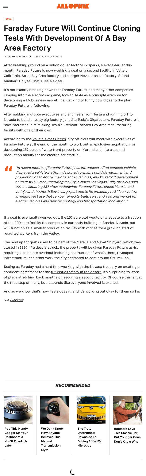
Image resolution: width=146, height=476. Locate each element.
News (9, 19)
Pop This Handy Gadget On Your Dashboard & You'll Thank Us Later (16, 437)
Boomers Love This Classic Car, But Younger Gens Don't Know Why (127, 435)
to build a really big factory (39, 120)
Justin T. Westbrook (20, 56)
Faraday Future (74, 90)
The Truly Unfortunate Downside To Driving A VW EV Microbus (89, 437)
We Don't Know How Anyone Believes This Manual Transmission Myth (52, 439)
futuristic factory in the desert (76, 272)
